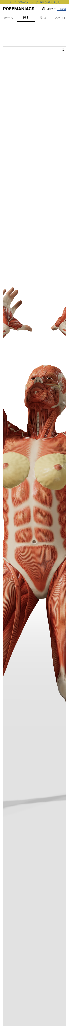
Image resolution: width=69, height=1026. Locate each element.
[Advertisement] (34, 34)
